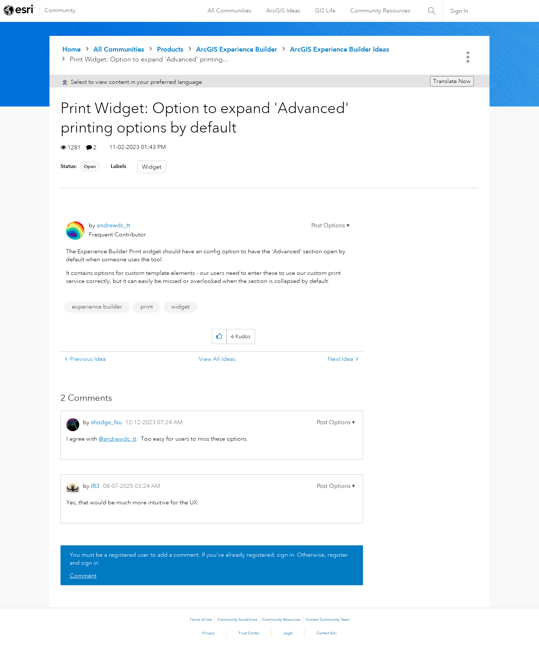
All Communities (230, 10)
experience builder (97, 306)
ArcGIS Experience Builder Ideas (339, 49)
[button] (330, 225)
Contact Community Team (327, 619)
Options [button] (468, 57)
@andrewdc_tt (117, 438)
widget (180, 306)
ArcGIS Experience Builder (236, 49)
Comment (83, 575)
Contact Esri (326, 633)
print (146, 306)
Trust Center (249, 633)
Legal (288, 633)
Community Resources (380, 10)
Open (90, 166)
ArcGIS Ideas (283, 10)
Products (170, 49)
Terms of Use (201, 619)
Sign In (459, 11)
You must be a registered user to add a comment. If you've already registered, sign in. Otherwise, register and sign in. (209, 559)
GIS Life (325, 10)
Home (71, 49)
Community (60, 10)
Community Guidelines (237, 619)
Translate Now (452, 81)
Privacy (208, 633)
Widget (151, 167)
